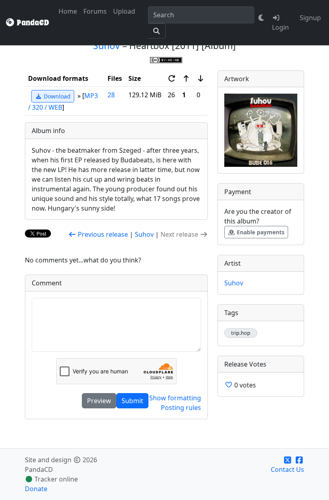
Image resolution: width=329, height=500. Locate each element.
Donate (36, 488)
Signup (310, 17)
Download (56, 96)
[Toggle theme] (261, 18)
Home (68, 11)
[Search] (157, 31)
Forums (95, 11)
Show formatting (175, 397)
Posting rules (181, 407)
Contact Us (287, 469)
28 (111, 94)
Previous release (102, 234)
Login (280, 27)
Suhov (106, 45)
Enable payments (259, 232)
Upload (124, 11)
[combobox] (201, 14)
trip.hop (240, 333)
